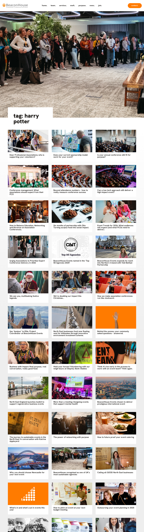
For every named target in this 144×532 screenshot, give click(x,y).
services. (63, 6)
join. (100, 6)
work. (72, 6)
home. (44, 6)
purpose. (82, 6)
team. (53, 6)
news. (92, 6)
